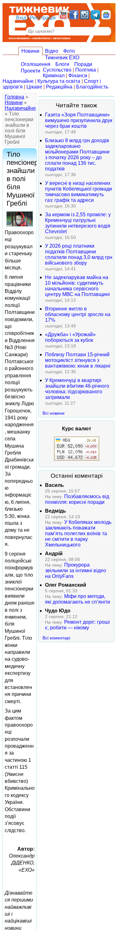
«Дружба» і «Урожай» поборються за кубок (70, 337)
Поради (83, 64)
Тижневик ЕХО (62, 57)
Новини (30, 51)
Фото (69, 51)
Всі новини (53, 413)
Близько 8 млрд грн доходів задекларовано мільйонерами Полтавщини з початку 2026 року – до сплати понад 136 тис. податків (77, 154)
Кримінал (54, 75)
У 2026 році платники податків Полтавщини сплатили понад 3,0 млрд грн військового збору (78, 254)
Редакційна (59, 86)
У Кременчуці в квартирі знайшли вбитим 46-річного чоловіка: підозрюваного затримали (77, 389)
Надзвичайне (18, 81)
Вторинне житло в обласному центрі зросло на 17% (77, 314)
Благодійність (92, 86)
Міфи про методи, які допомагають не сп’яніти (77, 599)
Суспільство (57, 70)
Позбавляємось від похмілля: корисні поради (77, 499)
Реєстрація (43, 17)
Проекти (30, 70)
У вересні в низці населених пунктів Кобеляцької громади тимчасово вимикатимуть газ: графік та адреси (78, 191)
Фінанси (77, 75)
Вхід (21, 17)
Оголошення (35, 64)
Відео (51, 51)
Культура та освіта (58, 81)
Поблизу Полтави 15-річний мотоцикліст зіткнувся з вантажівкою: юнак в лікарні (77, 360)
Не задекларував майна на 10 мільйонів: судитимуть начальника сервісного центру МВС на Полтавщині (77, 286)
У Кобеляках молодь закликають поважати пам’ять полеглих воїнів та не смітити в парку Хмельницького (78, 533)
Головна (14, 97)
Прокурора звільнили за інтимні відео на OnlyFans (75, 570)
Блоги (62, 64)
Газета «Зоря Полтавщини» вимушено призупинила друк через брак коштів (78, 120)
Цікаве (34, 86)
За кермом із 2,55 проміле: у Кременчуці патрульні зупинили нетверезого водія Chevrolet (78, 223)
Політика (85, 70)
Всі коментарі (56, 637)
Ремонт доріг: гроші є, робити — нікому (77, 624)
